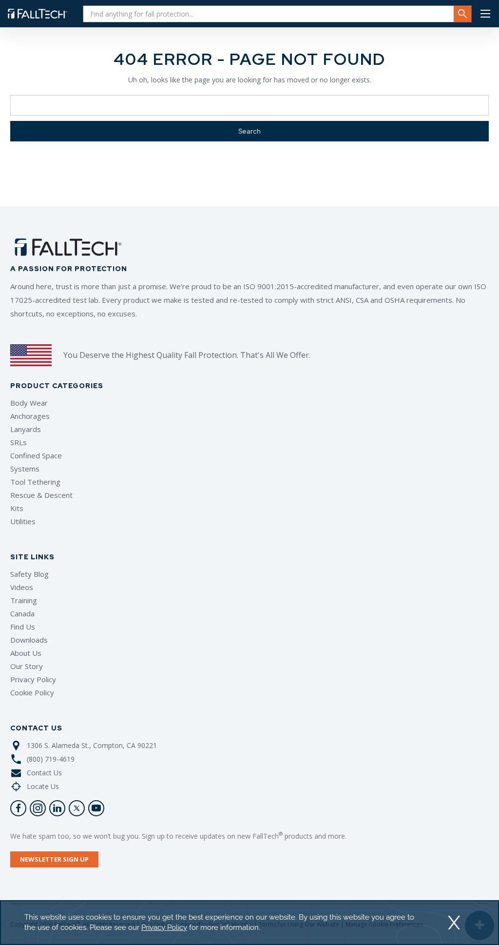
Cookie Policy (32, 692)
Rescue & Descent (41, 495)
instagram (38, 808)
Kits (16, 508)
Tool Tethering (35, 482)
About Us (25, 653)
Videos (21, 587)
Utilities (23, 521)
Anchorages (30, 416)
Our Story (26, 666)
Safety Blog (29, 574)
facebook (18, 808)
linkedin (57, 808)
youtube (96, 808)
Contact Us (44, 772)
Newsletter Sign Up (54, 859)
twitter (77, 808)
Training (23, 600)
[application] (249, 922)
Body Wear (29, 403)
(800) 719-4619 (51, 759)
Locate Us (43, 786)
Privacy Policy (33, 679)
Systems (24, 468)
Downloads (29, 640)
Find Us (22, 626)
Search (462, 14)
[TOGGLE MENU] (485, 13)
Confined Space (36, 455)
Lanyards (25, 429)
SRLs (18, 442)
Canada (22, 613)
